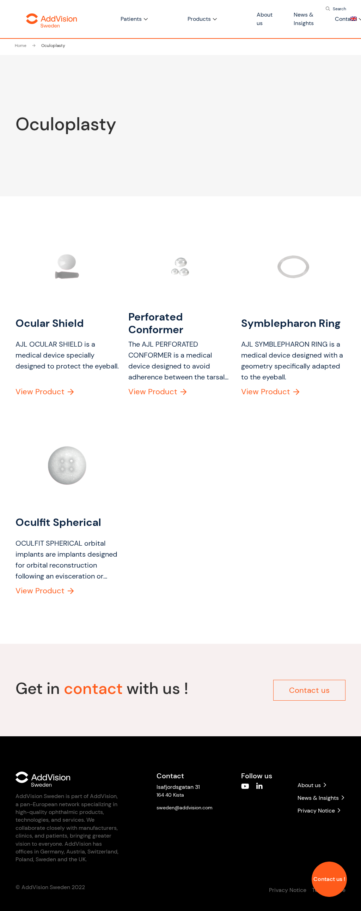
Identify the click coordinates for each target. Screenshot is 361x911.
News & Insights (318, 798)
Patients (131, 19)
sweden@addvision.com (185, 807)
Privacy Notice (316, 810)
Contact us (309, 690)
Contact (345, 19)
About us (309, 785)
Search (339, 9)
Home (20, 45)
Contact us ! (329, 879)
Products (199, 19)
